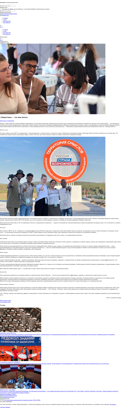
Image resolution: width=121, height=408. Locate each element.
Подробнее (113, 404)
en (0, 27)
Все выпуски (7, 21)
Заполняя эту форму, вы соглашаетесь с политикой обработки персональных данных (26, 9)
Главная (5, 18)
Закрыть (8, 407)
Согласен (2, 407)
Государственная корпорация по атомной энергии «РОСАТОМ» (22, 400)
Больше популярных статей (7, 394)
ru (2, 27)
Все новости (6, 22)
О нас (5, 19)
